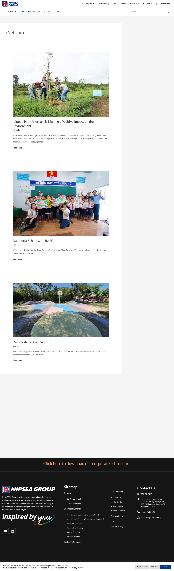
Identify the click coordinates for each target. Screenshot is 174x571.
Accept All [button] (165, 567)
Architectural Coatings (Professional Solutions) (85, 519)
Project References (72, 542)
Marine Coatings (73, 532)
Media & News (119, 510)
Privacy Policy (117, 526)
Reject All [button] (154, 567)
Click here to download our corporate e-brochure (87, 463)
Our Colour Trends (74, 499)
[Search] (167, 11)
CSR (113, 521)
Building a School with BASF (33, 241)
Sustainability (117, 516)
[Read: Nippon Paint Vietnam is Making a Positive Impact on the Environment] (61, 84)
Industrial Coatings (74, 523)
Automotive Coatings (75, 528)
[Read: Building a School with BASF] (61, 203)
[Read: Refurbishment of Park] (61, 310)
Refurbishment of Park (29, 342)
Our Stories (117, 502)
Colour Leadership (74, 503)
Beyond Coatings (73, 536)
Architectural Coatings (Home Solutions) (83, 515)
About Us (117, 498)
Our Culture (118, 506)
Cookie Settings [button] (142, 567)
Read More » (18, 147)
